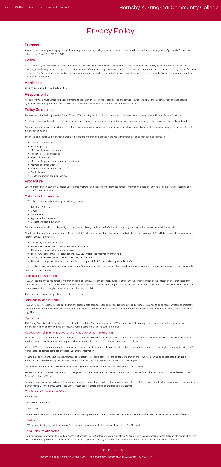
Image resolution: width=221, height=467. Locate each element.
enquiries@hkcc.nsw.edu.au (168, 456)
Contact (64, 7)
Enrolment (51, 7)
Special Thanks (111, 462)
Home (7, 7)
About (31, 7)
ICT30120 (18, 7)
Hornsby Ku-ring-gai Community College (169, 7)
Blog (40, 7)
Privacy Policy (110, 31)
